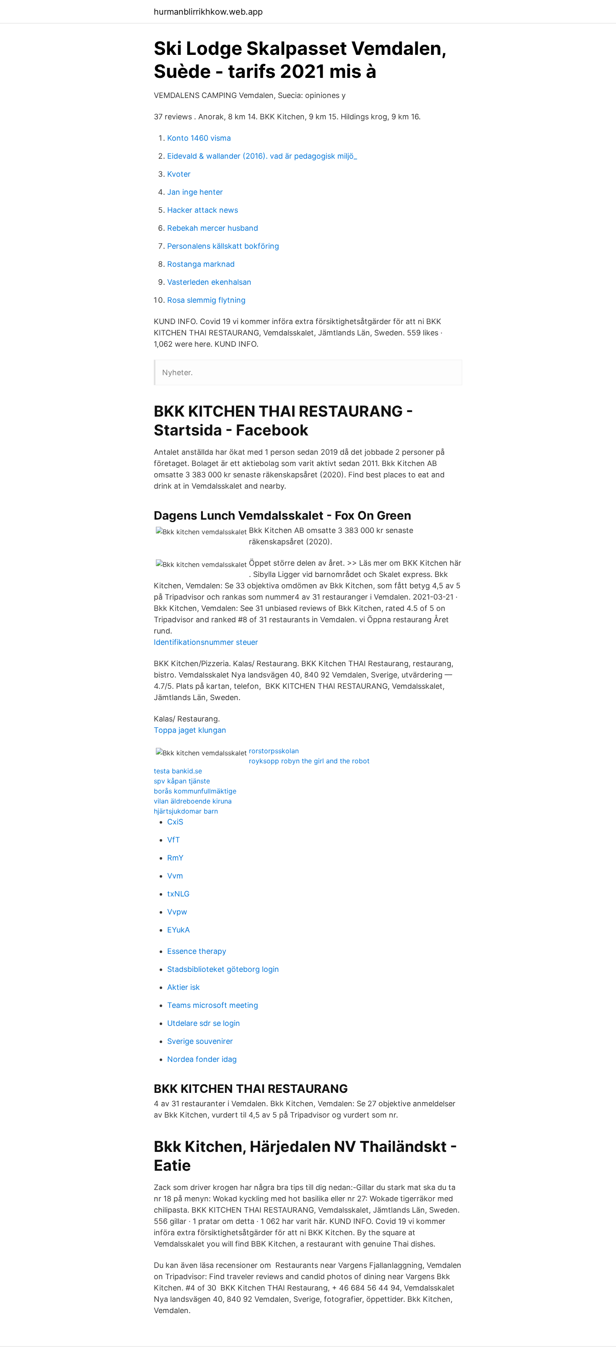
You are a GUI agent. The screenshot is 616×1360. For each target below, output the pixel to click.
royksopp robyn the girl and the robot (309, 761)
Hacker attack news (202, 210)
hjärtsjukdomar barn (186, 811)
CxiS (175, 821)
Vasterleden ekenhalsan (209, 282)
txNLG (178, 893)
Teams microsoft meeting (212, 1005)
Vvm (175, 875)
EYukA (178, 929)
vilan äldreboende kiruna (193, 801)
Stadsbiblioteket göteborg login (223, 969)
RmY (175, 857)
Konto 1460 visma (199, 138)
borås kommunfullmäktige (195, 791)
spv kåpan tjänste (182, 781)
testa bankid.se (178, 771)
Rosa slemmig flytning (206, 300)
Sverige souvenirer (200, 1041)
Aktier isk (183, 987)
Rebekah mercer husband (212, 228)
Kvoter (179, 174)
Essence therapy (196, 951)
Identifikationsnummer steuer (206, 642)
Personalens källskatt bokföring (223, 246)
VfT (173, 839)
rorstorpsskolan (274, 751)
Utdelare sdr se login (203, 1023)
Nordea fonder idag (202, 1059)
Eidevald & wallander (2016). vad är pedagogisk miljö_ (262, 156)
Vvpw (177, 911)
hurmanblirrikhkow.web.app (208, 12)
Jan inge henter (195, 192)
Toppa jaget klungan (190, 730)
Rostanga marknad (201, 264)
